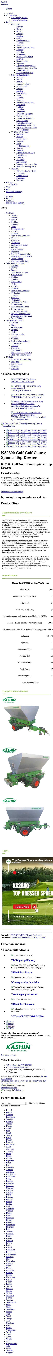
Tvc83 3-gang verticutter (24, 994)
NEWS (14, 185)
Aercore (19, 134)
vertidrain (5, 1081)
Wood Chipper (22, 70)
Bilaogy (9, 182)
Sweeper (20, 45)
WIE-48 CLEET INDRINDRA (27, 1016)
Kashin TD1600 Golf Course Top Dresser (28, 937)
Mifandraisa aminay (14, 192)
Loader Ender (22, 176)
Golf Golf (15, 24)
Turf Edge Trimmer (24, 123)
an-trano (9, 13)
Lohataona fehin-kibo (25, 118)
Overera (19, 59)
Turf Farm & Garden (19, 132)
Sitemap (44, 1076)
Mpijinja (19, 34)
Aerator (19, 27)
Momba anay (11, 15)
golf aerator (14, 1081)
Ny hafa (14, 169)
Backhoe (20, 180)
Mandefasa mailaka (9, 1088)
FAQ (8, 189)
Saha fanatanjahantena (20, 75)
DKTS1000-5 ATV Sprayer (22, 381)
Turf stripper (21, 155)
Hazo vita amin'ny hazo (26, 166)
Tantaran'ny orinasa (19, 20)
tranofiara (20, 52)
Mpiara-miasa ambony (25, 47)
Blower (19, 29)
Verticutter (20, 54)
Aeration (20, 77)
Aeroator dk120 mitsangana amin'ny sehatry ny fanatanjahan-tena (26, 407)
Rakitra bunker (22, 61)
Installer (19, 36)
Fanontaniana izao (8, 1055)
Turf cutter (20, 105)
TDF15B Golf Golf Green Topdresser (26, 397)
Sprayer (19, 43)
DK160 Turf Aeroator (22, 1004)
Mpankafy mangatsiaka (25, 66)
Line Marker (21, 93)
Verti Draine (37, 1081)
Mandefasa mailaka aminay (12, 492)
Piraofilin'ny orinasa (19, 18)
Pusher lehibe (21, 116)
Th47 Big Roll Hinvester (21, 390)
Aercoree (12, 1083)
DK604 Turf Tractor (22, 972)
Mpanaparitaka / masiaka (25, 982)
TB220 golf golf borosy (23, 960)
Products (9, 22)
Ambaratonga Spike (24, 56)
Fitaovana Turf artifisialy (26, 171)
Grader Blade (21, 86)
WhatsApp (18, 1090)
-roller (18, 38)
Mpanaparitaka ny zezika (26, 68)
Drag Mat (20, 173)
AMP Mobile (6, 1078)
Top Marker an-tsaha (19, 272)
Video (8, 187)
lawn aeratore (25, 1081)
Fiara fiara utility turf (24, 72)
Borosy (19, 31)
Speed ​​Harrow (22, 121)
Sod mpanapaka (22, 40)
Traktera (19, 50)
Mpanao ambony (23, 84)
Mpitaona (20, 63)
